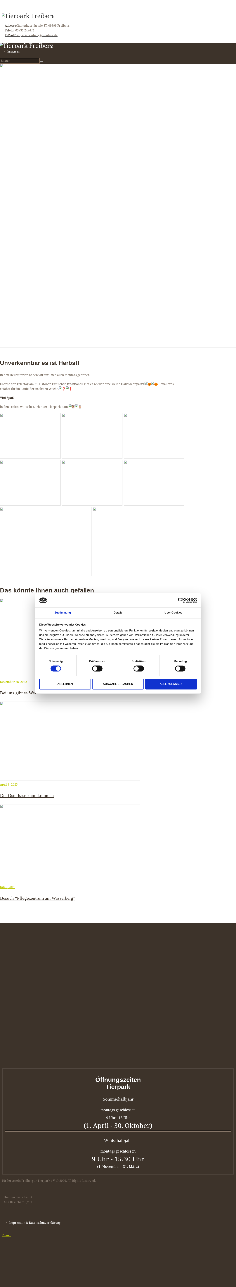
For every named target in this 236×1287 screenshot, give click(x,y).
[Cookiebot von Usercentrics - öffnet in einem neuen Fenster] (181, 600)
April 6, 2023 (9, 784)
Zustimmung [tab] (63, 612)
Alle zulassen (171, 683)
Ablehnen (65, 683)
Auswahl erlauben (118, 683)
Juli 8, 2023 (7, 887)
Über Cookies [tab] (173, 612)
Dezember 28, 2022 (13, 682)
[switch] (97, 669)
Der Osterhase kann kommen (27, 795)
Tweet (6, 1235)
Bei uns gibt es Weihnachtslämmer (32, 692)
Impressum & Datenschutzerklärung (35, 1223)
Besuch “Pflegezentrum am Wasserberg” (37, 898)
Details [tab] (118, 612)
